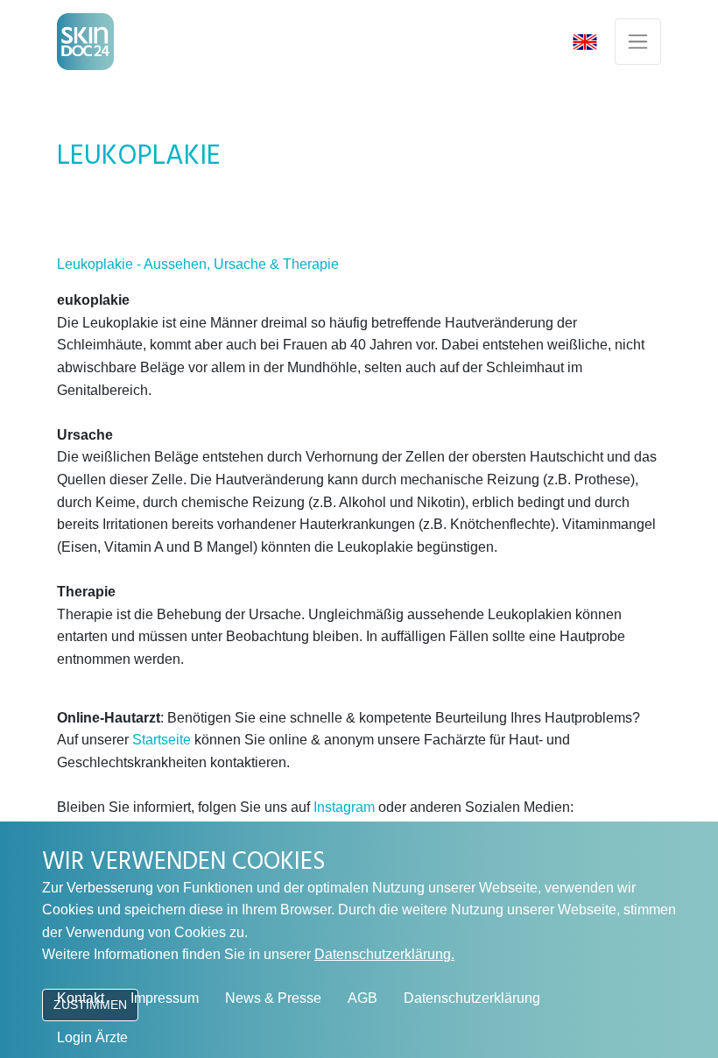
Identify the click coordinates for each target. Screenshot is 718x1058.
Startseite (161, 739)
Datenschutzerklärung (472, 998)
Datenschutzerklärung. (384, 954)
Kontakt (80, 998)
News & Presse (273, 998)
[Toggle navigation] (638, 41)
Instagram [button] (344, 807)
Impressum (164, 998)
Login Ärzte (92, 1037)
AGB (362, 998)
